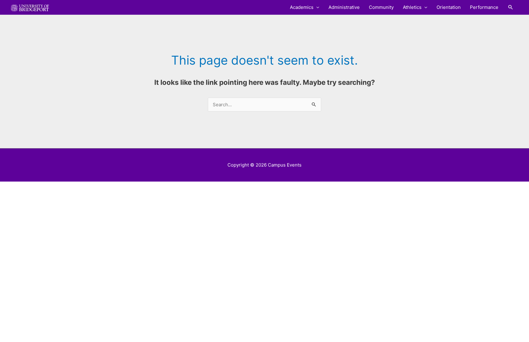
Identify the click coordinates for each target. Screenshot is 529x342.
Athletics (412, 7)
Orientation (449, 7)
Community (381, 7)
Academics (301, 7)
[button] (511, 7)
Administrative (344, 7)
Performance (484, 7)
